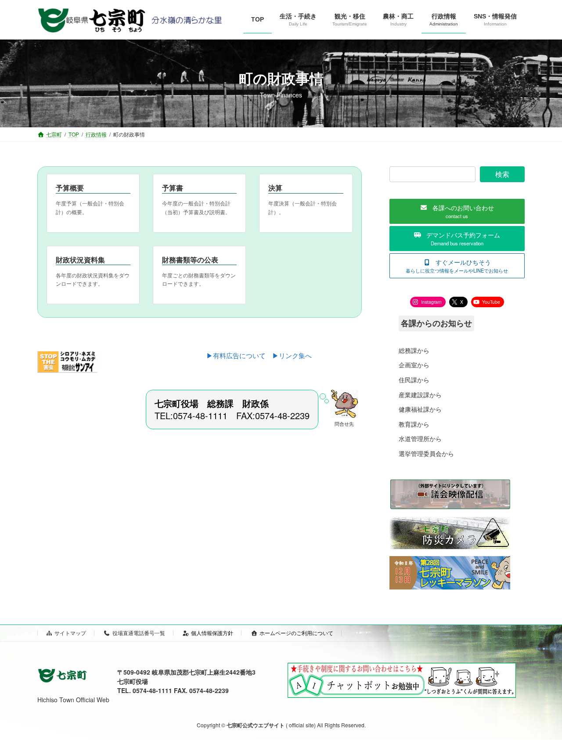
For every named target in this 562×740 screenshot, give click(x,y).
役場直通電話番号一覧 (138, 632)
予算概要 (70, 188)
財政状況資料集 (80, 260)
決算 (275, 188)
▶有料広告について (239, 355)
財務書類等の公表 (190, 260)
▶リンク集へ (292, 355)
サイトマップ (70, 632)
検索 (502, 174)
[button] (457, 211)
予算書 (172, 188)
